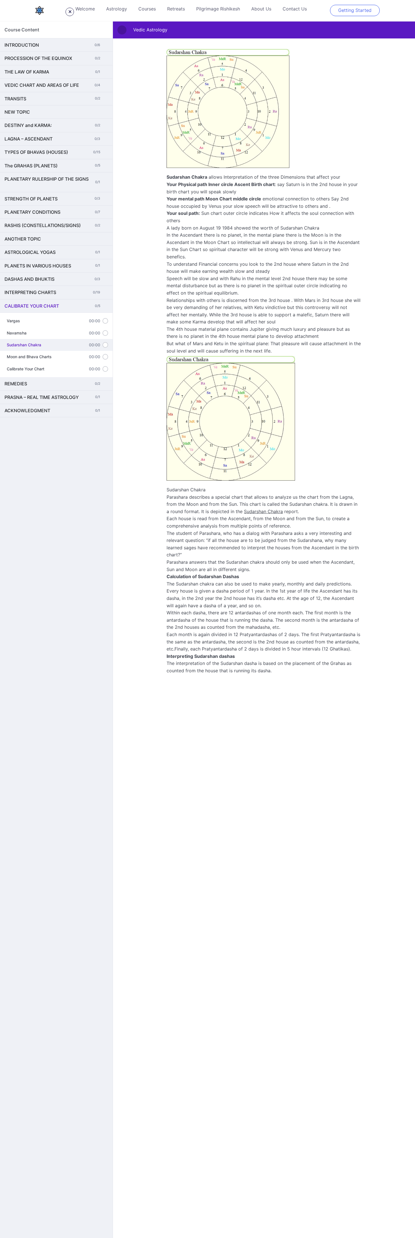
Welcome (85, 9)
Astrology (116, 9)
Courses (147, 9)
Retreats (176, 9)
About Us (261, 9)
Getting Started (355, 10)
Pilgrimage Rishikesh (218, 9)
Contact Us (295, 9)
